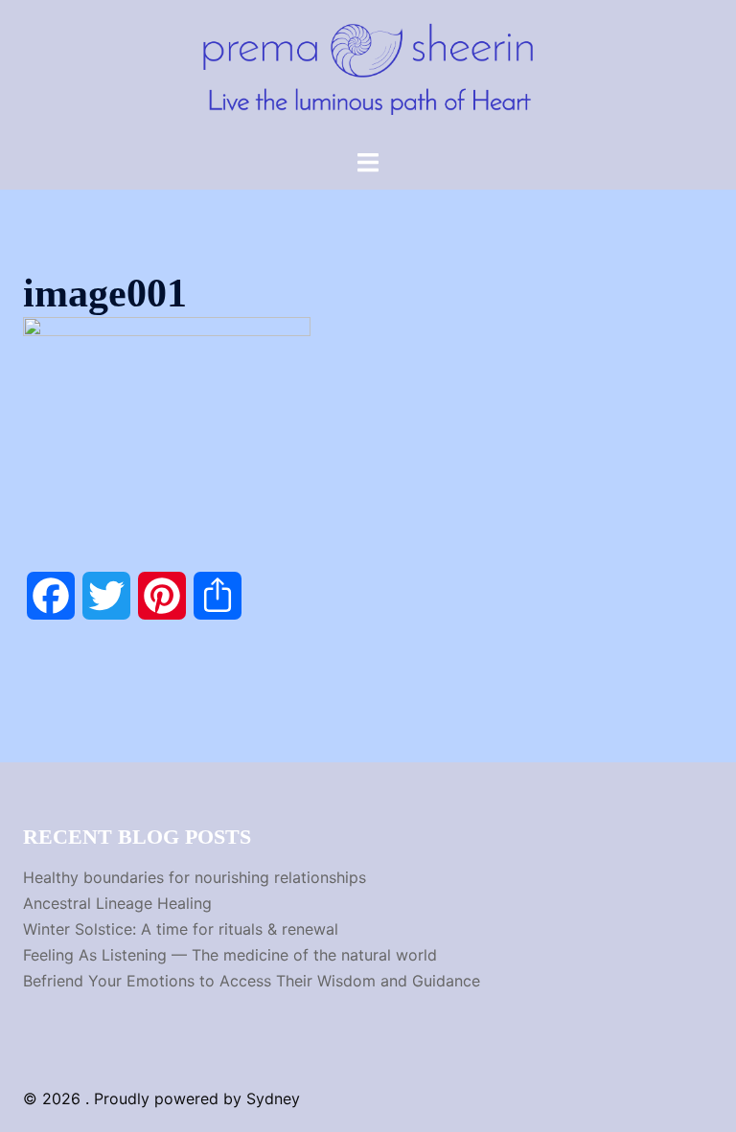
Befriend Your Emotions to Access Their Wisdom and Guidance (251, 980)
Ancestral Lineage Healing (117, 903)
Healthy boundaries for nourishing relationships (194, 877)
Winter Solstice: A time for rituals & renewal (180, 929)
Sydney (273, 1098)
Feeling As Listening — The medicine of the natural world (230, 954)
